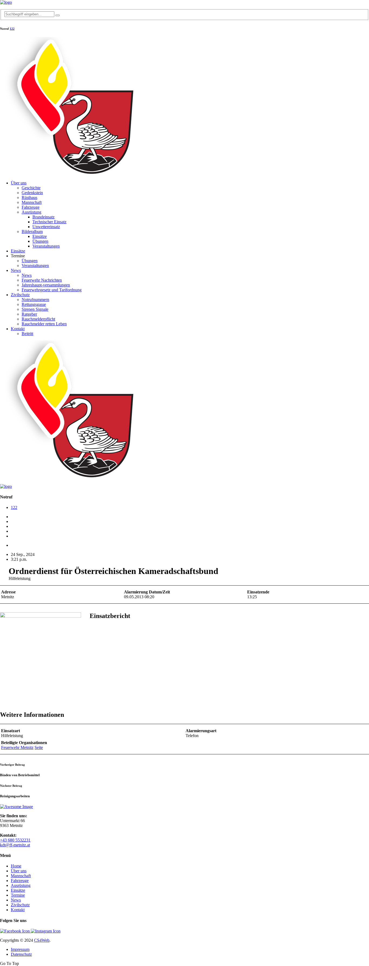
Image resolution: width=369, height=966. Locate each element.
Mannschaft (32, 202)
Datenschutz (21, 954)
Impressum (20, 949)
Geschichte (31, 187)
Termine (18, 895)
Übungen (40, 241)
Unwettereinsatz (46, 226)
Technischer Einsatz (49, 221)
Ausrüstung (31, 212)
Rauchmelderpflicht (38, 319)
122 (12, 28)
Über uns (18, 183)
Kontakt (18, 328)
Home (16, 866)
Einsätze (39, 236)
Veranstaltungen (46, 246)
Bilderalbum (32, 231)
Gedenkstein (32, 192)
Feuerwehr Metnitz (17, 747)
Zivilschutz (20, 294)
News (16, 270)
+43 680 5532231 (15, 840)
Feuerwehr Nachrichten (42, 280)
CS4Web (41, 940)
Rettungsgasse (34, 304)
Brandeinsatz (43, 217)
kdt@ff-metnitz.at (15, 845)
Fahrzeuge (30, 207)
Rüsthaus (29, 197)
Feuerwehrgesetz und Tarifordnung (52, 290)
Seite (39, 747)
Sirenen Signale (35, 309)
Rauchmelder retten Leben (44, 324)
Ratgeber (29, 314)
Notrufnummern (35, 299)
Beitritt (27, 333)
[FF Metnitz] (6, 2)
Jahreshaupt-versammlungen (46, 285)
